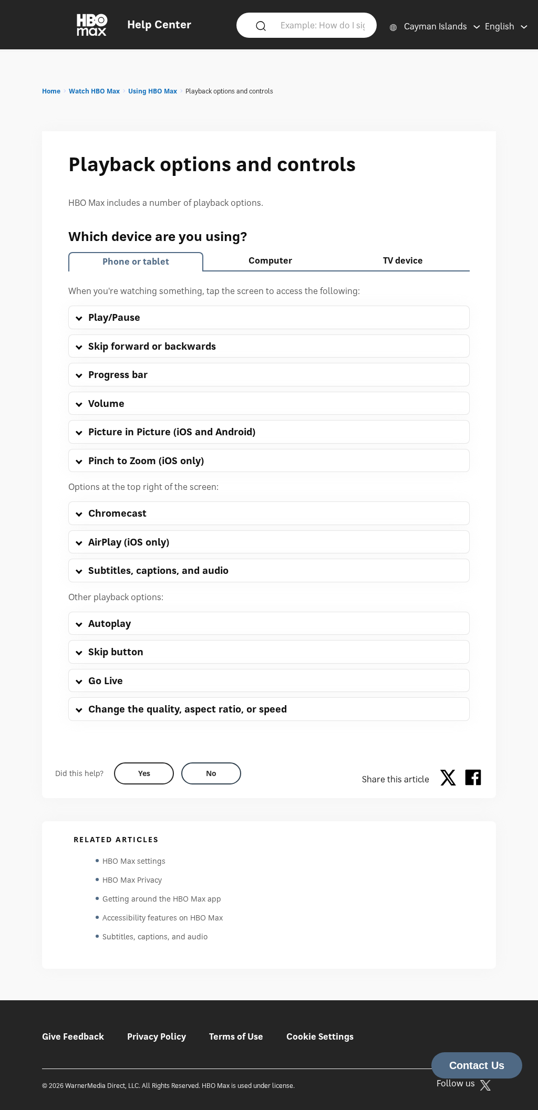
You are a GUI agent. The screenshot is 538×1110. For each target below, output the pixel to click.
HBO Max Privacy (132, 880)
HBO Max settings (133, 861)
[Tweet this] (450, 779)
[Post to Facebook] (473, 779)
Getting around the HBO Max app (161, 899)
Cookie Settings (320, 1036)
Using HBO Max (152, 91)
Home (51, 91)
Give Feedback (73, 1036)
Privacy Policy (156, 1036)
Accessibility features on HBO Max (162, 918)
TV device (403, 260)
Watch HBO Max (94, 91)
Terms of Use (236, 1036)
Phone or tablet (135, 261)
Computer (270, 260)
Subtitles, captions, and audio (155, 936)
